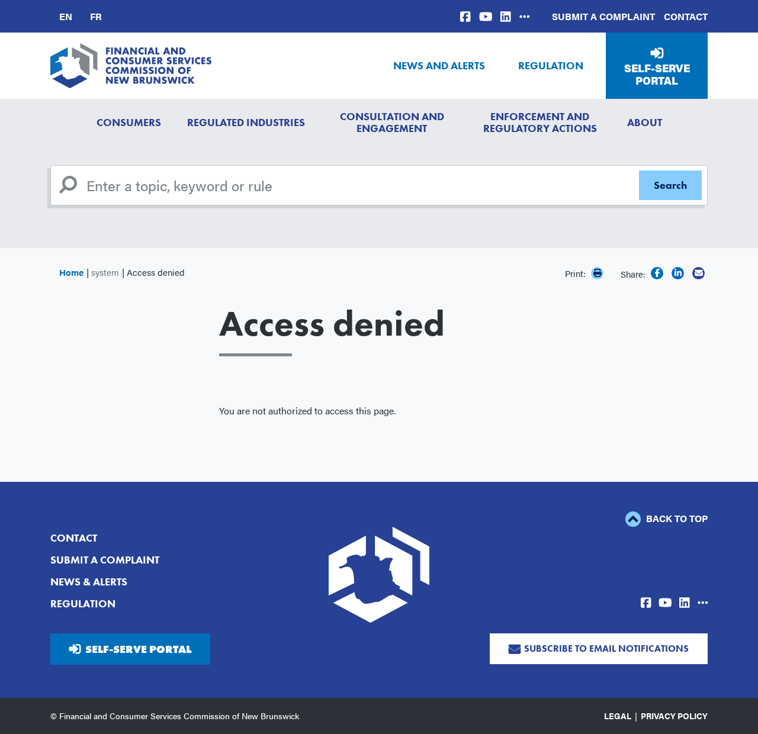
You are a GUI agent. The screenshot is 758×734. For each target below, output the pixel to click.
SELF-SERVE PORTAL (138, 649)
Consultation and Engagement (392, 122)
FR (96, 16)
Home (71, 272)
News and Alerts (439, 65)
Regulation (550, 65)
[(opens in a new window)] (465, 16)
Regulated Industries (246, 122)
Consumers (129, 122)
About (644, 122)
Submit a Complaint (603, 16)
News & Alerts (88, 581)
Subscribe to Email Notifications (606, 648)
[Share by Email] (698, 273)
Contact (686, 16)
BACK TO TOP (676, 518)
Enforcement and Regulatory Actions (540, 122)
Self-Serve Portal (657, 74)
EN (65, 16)
